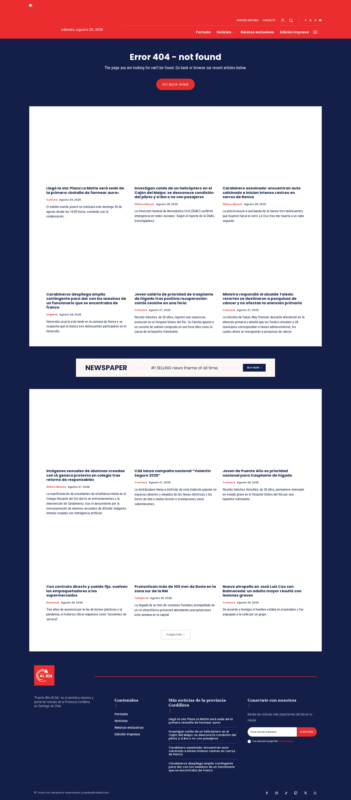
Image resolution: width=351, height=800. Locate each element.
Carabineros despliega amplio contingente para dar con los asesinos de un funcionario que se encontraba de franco (86, 301)
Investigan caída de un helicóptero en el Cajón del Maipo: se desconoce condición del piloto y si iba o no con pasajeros (174, 192)
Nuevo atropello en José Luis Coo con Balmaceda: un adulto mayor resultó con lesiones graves (262, 591)
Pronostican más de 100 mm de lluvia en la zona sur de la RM (175, 588)
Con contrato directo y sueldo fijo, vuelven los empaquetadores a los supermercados (87, 591)
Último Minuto (144, 204)
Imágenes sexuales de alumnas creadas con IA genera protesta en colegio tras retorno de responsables (85, 475)
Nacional (52, 602)
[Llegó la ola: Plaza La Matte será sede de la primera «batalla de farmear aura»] (87, 152)
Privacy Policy (285, 741)
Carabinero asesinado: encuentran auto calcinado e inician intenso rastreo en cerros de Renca (262, 192)
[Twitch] (296, 793)
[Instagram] (310, 20)
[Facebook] (305, 20)
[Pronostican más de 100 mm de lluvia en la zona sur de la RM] (175, 550)
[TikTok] (286, 793)
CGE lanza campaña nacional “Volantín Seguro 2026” (172, 473)
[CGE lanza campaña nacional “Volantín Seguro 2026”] (175, 435)
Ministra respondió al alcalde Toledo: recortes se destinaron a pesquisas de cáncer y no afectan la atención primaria (262, 298)
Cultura (51, 199)
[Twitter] (315, 20)
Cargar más (174, 634)
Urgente (52, 314)
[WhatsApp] (315, 793)
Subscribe (307, 732)
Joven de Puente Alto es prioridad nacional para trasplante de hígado (257, 473)
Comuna (140, 310)
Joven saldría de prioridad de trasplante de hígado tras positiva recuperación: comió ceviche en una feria (173, 298)
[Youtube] (320, 20)
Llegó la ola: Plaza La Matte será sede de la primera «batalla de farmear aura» (85, 190)
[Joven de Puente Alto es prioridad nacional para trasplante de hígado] (264, 435)
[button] (291, 20)
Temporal (141, 598)
